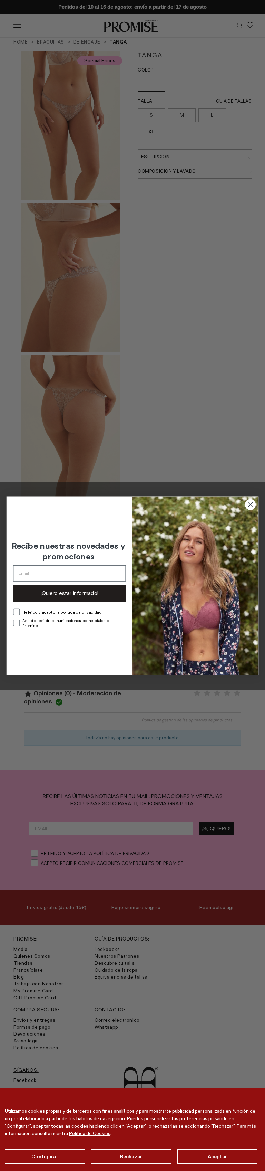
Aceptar (217, 1156)
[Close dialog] (250, 504)
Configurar (44, 1156)
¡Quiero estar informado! (69, 593)
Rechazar (131, 1156)
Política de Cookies (89, 1133)
